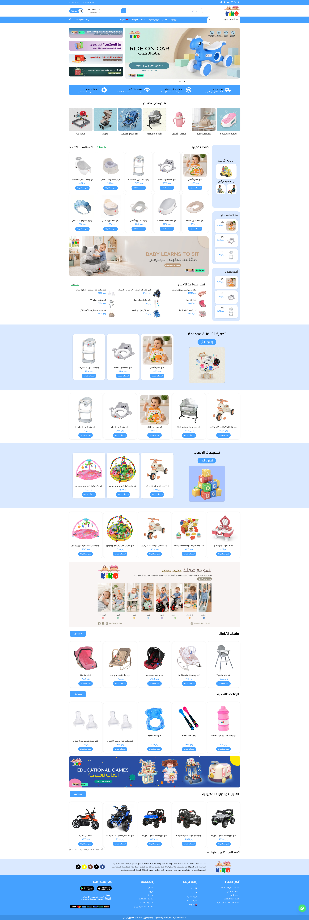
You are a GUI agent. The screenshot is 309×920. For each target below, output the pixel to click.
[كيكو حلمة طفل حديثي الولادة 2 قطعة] (223, 721)
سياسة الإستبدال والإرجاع (143, 906)
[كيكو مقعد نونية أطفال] (138, 206)
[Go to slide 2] (182, 81)
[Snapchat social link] (224, 2)
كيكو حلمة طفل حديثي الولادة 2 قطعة (223, 741)
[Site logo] (232, 10)
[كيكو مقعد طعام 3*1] (111, 303)
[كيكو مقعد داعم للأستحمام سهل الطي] (82, 165)
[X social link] (235, 2)
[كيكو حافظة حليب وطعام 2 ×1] (189, 718)
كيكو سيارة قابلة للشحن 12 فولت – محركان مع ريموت (120, 836)
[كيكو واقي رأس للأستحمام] (82, 206)
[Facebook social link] (238, 2)
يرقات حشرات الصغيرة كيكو (189, 545)
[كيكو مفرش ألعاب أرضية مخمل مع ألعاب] (89, 469)
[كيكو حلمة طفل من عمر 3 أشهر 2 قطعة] (111, 293)
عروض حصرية (192, 896)
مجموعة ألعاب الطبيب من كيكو (85, 545)
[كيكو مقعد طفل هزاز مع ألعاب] (189, 658)
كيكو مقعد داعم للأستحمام (167, 220)
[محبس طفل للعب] (120, 658)
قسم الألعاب (234, 895)
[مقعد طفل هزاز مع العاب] (157, 313)
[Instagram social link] (232, 2)
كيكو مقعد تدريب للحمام (167, 179)
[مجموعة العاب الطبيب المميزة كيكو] (154, 528)
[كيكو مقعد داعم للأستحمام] (167, 206)
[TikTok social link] (221, 2)
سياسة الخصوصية (146, 899)
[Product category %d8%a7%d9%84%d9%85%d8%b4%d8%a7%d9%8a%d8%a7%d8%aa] (105, 122)
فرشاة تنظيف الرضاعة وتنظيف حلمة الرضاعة (154, 736)
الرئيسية (194, 888)
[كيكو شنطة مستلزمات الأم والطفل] (111, 313)
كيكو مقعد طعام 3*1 (98, 300)
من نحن (150, 887)
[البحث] (123, 10)
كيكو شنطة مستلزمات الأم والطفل (93, 310)
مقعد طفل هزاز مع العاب (141, 310)
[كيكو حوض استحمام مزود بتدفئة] (202, 293)
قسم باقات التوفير (231, 899)
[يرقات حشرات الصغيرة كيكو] (189, 528)
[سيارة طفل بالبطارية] (154, 818)
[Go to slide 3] (180, 81)
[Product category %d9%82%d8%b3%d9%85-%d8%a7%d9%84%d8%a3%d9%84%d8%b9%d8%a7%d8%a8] (80, 122)
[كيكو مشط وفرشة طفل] (157, 303)
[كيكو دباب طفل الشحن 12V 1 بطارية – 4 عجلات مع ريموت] (157, 293)
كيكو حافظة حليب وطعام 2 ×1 (189, 735)
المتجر (195, 892)
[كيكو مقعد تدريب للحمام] (231, 240)
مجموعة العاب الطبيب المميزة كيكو (154, 545)
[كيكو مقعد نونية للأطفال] (110, 165)
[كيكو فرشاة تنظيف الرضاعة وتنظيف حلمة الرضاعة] (120, 718)
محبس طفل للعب (120, 675)
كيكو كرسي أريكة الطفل (187, 310)
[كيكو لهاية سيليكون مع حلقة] (85, 718)
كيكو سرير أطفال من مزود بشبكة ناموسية (154, 676)
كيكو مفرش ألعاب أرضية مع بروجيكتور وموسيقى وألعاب (157, 487)
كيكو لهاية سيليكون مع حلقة (86, 735)
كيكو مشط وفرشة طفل (142, 300)
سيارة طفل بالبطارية (154, 835)
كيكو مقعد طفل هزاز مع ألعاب (189, 675)
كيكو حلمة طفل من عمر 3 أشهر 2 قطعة (91, 290)
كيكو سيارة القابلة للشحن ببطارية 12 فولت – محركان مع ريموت (223, 836)
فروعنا (150, 891)
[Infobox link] (94, 11)
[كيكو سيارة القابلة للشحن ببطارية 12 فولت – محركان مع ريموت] (223, 818)
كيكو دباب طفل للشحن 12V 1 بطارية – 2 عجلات (189, 836)
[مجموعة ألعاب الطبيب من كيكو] (85, 528)
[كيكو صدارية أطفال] (231, 226)
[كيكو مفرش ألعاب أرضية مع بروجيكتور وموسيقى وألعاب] (157, 469)
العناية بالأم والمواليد (230, 887)
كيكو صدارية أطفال (195, 179)
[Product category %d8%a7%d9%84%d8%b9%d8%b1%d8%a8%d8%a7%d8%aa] (130, 122)
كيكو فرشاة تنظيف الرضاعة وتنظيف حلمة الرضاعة (120, 736)
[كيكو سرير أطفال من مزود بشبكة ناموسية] (154, 658)
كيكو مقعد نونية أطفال (139, 220)
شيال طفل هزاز (190, 300)
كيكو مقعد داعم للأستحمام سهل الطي (82, 180)
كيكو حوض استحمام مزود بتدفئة (184, 290)
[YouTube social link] (228, 2)
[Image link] (226, 171)
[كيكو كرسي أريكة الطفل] (202, 313)
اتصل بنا (150, 895)
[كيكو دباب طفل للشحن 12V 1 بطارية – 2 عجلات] (189, 818)
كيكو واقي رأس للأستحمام (82, 220)
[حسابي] (70, 19)
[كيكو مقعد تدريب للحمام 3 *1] (231, 255)
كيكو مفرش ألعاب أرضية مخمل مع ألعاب (89, 487)
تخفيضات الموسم (190, 900)
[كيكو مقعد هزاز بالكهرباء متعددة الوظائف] (85, 658)
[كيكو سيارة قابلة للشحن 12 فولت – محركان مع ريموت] (120, 818)
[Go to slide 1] (184, 81)
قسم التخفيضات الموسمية (228, 902)
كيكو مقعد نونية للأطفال (110, 179)
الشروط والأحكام (146, 902)
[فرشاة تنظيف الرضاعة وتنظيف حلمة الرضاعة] (154, 718)
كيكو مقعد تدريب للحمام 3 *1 (138, 179)
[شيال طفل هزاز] (202, 303)
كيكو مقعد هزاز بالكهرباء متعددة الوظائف (85, 676)
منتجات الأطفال (233, 891)
